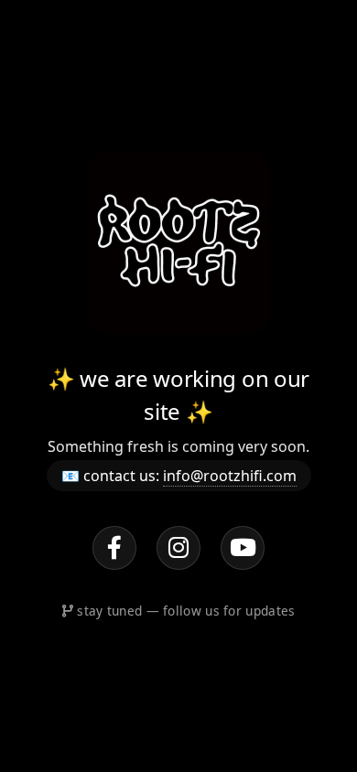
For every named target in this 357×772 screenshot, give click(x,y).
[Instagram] (178, 548)
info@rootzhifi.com (230, 476)
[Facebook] (114, 548)
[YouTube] (243, 548)
